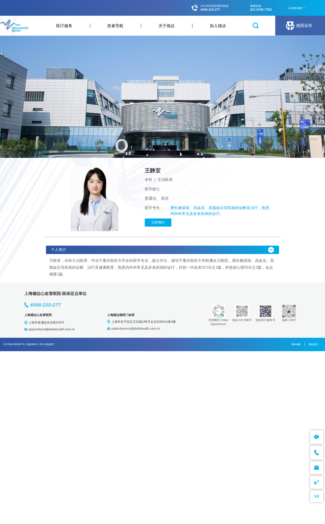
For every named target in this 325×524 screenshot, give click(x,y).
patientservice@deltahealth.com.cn (135, 328)
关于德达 (166, 25)
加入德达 (218, 25)
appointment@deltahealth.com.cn (51, 329)
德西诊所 (304, 25)
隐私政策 (313, 344)
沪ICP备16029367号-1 (14, 344)
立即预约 (158, 222)
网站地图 (296, 344)
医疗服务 (64, 25)
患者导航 (115, 25)
